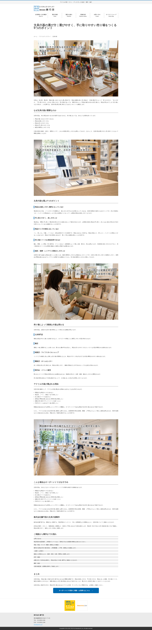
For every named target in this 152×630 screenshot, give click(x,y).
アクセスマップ (38, 624)
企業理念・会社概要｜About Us (41, 15)
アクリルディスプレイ (45, 36)
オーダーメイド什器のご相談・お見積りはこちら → (76, 590)
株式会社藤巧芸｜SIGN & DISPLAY (44, 8)
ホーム (35, 36)
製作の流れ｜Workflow (69, 15)
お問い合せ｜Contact (97, 15)
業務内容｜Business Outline (83, 15)
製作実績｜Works (55, 15)
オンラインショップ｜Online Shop (111, 15)
